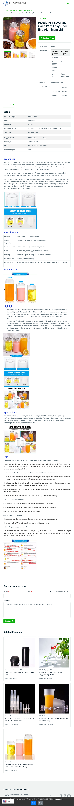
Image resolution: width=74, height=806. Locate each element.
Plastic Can (28, 11)
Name (6, 592)
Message (7, 600)
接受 (33, 803)
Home (5, 11)
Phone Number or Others (59, 592)
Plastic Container (16, 11)
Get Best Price (48, 38)
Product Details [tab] (8, 105)
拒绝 (40, 803)
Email (29, 592)
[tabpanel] (37, 343)
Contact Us (9, 621)
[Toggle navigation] (67, 3)
